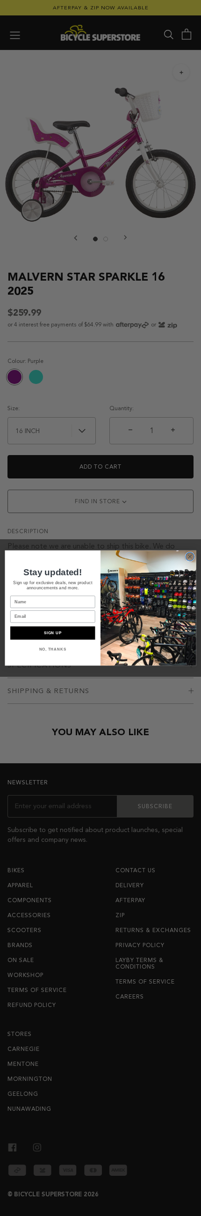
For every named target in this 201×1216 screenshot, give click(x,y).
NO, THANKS (52, 649)
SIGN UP (53, 633)
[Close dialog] (190, 556)
